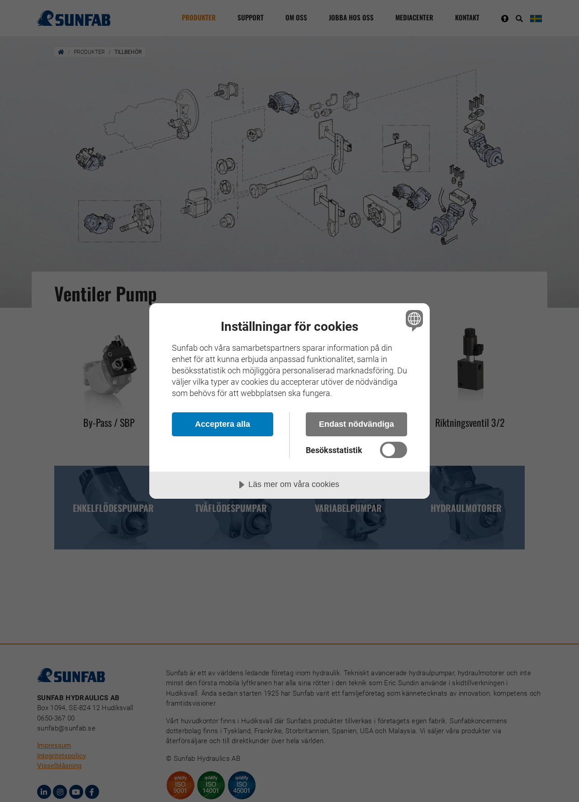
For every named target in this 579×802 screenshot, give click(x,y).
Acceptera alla (222, 424)
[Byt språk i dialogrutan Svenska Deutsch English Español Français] (413, 320)
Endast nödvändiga (356, 424)
